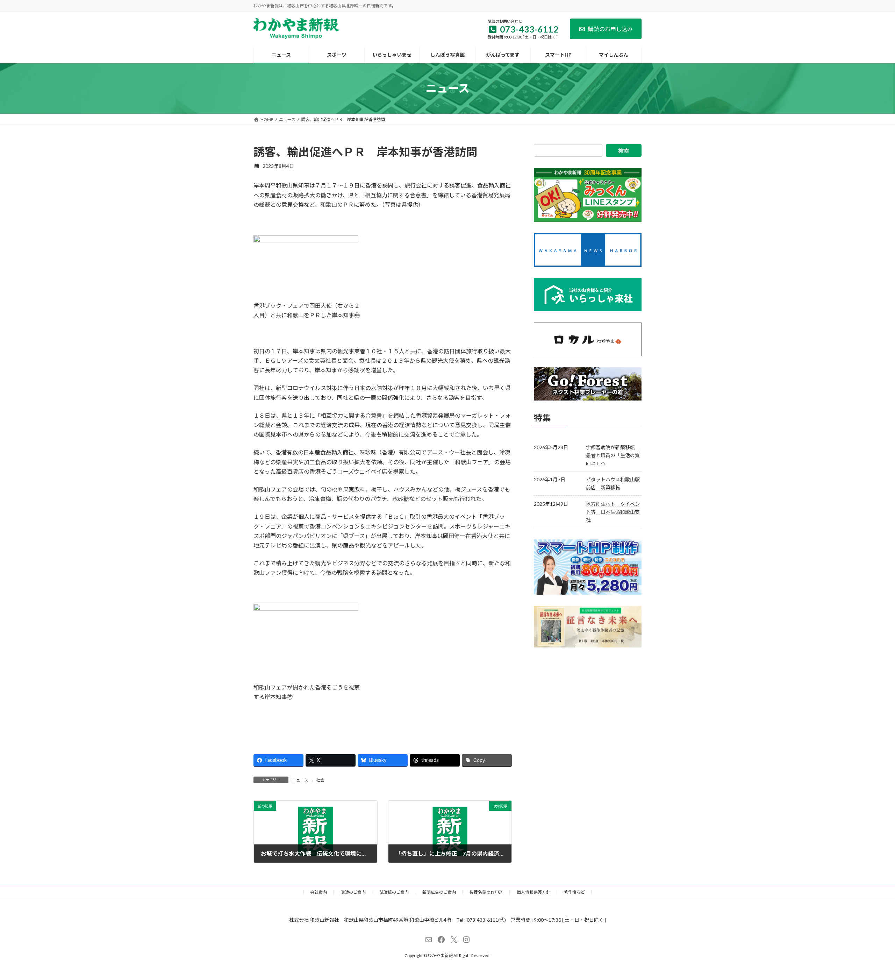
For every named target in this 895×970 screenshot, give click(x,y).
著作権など (574, 892)
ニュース (300, 780)
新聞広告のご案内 (439, 892)
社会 (320, 780)
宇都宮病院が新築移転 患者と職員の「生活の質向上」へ (613, 455)
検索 (623, 150)
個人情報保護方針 (533, 892)
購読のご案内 (353, 892)
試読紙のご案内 (394, 892)
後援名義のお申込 (486, 892)
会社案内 (318, 892)
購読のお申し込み (610, 29)
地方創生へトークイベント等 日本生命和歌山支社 (613, 512)
